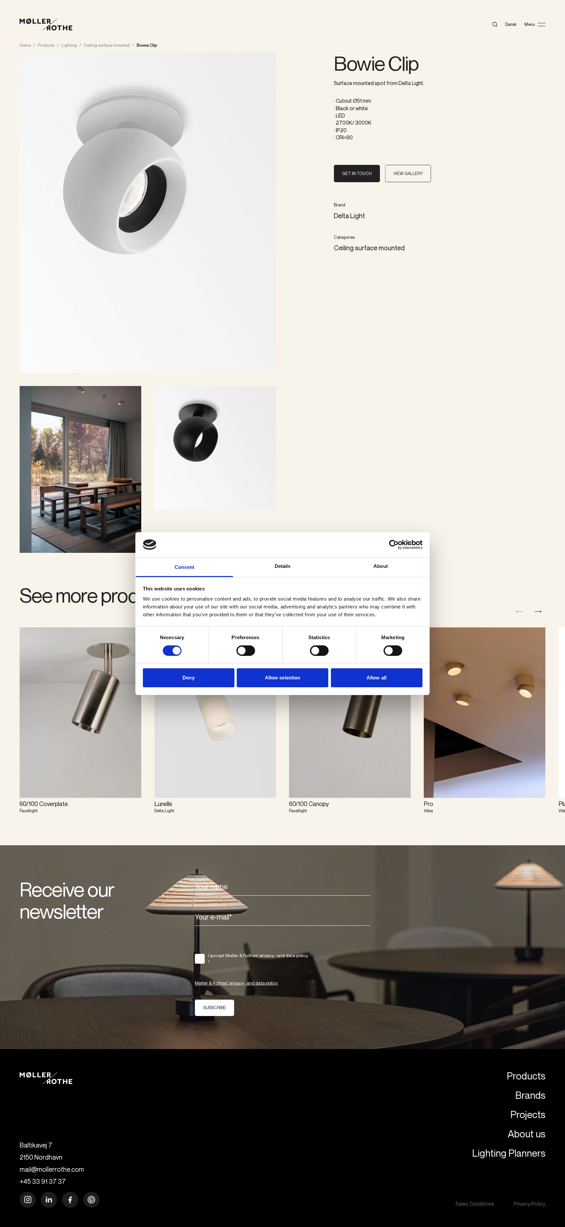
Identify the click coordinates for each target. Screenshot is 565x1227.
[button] (538, 611)
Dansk (511, 24)
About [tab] (380, 566)
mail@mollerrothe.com (52, 1169)
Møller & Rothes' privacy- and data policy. (236, 983)
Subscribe (214, 1007)
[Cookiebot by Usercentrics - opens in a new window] (393, 545)
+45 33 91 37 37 (43, 1181)
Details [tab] (283, 566)
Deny (188, 677)
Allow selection (282, 677)
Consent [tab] (184, 567)
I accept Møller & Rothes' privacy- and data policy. (258, 959)
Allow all (376, 677)
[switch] (245, 650)
